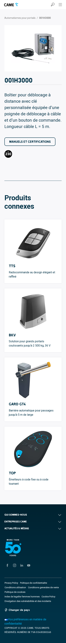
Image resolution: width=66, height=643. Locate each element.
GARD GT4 (17, 404)
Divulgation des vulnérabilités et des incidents (28, 601)
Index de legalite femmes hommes (22, 596)
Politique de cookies (15, 592)
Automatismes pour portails (20, 18)
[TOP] (33, 449)
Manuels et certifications (30, 141)
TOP (12, 473)
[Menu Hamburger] (60, 4)
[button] (33, 514)
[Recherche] (52, 4)
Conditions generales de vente (43, 587)
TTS (12, 266)
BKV (12, 335)
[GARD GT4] (33, 380)
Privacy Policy (11, 583)
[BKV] (33, 311)
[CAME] (11, 4)
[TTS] (33, 242)
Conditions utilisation (15, 587)
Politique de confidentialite (33, 583)
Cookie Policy (48, 596)
